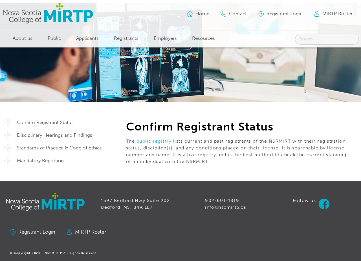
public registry (154, 141)
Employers (165, 38)
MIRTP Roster (90, 232)
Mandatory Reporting (40, 160)
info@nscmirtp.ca (225, 207)
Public (54, 38)
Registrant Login (36, 232)
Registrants (126, 38)
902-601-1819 (222, 200)
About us (22, 38)
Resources (203, 38)
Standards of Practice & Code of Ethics (59, 148)
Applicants (87, 38)
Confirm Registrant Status (45, 122)
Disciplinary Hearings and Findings (54, 135)
